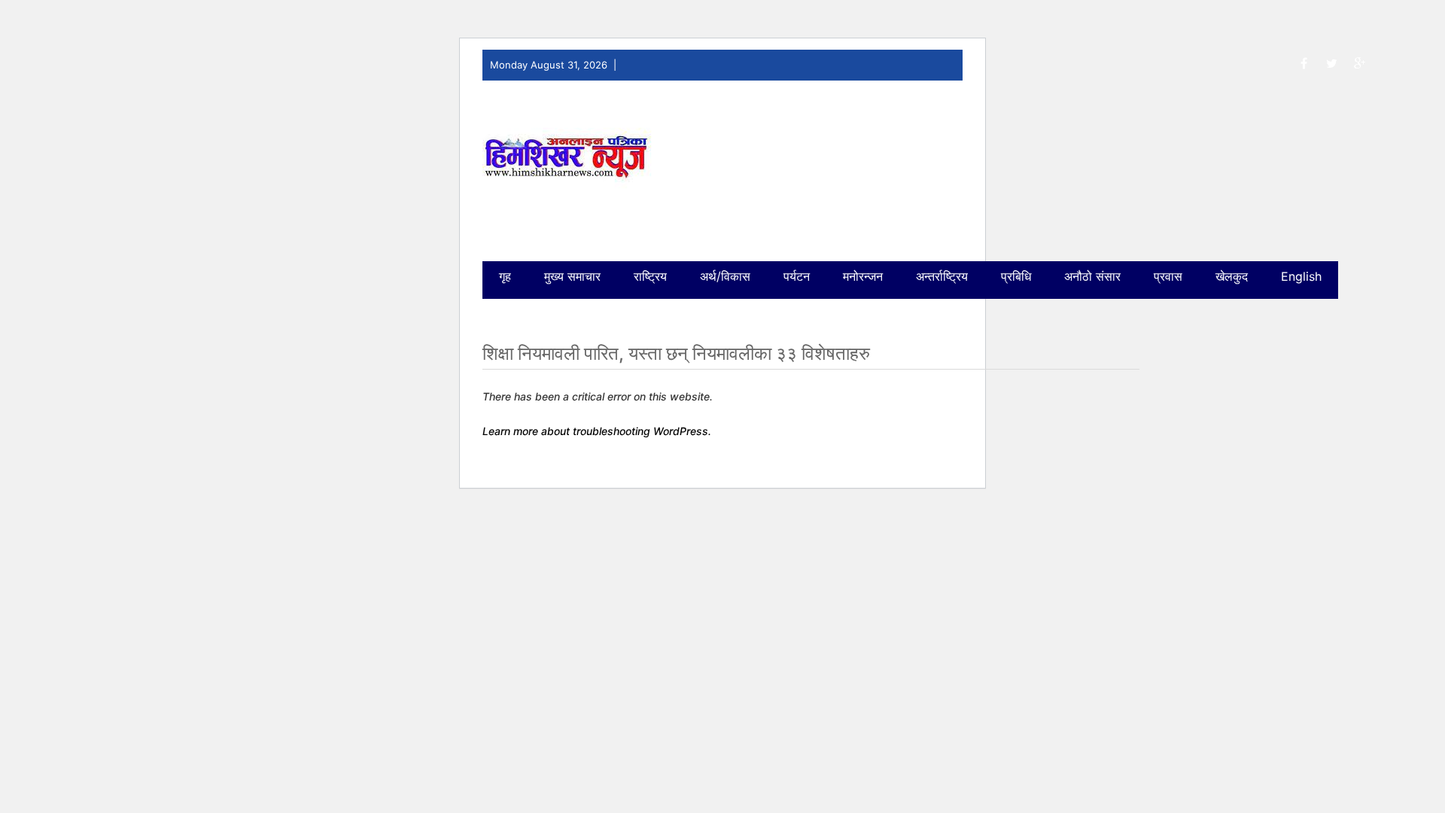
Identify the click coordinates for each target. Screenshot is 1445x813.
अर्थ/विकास (725, 276)
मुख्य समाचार (572, 276)
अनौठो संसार (1092, 276)
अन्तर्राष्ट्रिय (942, 276)
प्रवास (1168, 276)
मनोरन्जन (863, 276)
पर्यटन (796, 276)
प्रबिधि (1016, 276)
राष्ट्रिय (650, 276)
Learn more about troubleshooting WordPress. (596, 431)
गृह (505, 276)
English (1301, 276)
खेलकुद (1231, 276)
